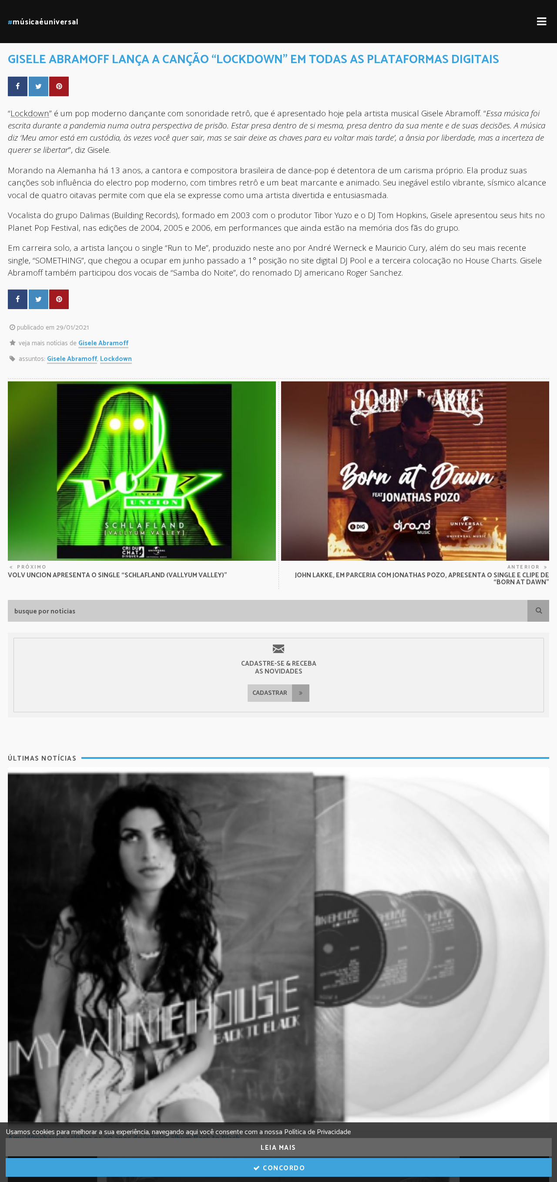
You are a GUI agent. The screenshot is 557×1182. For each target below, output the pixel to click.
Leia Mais (278, 1147)
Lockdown (29, 113)
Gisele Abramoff (103, 343)
